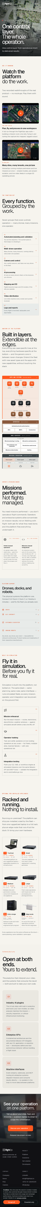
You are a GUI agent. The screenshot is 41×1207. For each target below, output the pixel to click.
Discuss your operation (20, 1128)
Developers (26, 1164)
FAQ (4, 1182)
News (5, 1179)
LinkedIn (25, 1175)
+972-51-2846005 (29, 1182)
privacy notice (21, 1198)
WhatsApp (26, 1185)
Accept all (11, 1202)
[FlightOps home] (7, 3)
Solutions (25, 1158)
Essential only (29, 1202)
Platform (25, 1154)
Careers (5, 1185)
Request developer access (20, 1135)
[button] (20, 238)
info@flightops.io (28, 1179)
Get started (26, 1161)
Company (6, 1175)
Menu (36, 4)
